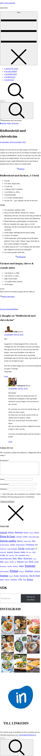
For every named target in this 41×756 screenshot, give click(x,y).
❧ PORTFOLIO (9, 77)
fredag (12, 545)
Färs (36, 545)
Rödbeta (15, 309)
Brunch (26, 532)
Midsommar (27, 558)
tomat (2, 579)
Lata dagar (11, 555)
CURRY (25, 536)
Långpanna (22, 555)
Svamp (16, 576)
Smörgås (37, 571)
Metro (20, 558)
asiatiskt (3, 532)
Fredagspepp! (20, 545)
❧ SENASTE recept (11, 69)
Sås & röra (15, 123)
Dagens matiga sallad (33, 536)
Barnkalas (19, 532)
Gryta (21, 548)
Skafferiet (21, 571)
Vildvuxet (7, 579)
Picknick (20, 562)
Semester (30, 565)
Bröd (9, 123)
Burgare (36, 532)
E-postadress (4, 484)
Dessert (20, 541)
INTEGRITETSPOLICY (27, 735)
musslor (7, 562)
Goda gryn (3, 549)
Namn (2, 479)
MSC (2, 562)
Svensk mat (24, 576)
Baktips (11, 532)
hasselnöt (10, 552)
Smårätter (29, 571)
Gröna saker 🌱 (31, 549)
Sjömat (14, 570)
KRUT (34, 552)
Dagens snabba (8, 540)
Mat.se (27, 555)
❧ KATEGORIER (10, 71)
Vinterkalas (13, 579)
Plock (31, 561)
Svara (6, 376)
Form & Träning (4, 545)
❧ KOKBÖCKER (10, 74)
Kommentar (4, 460)
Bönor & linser (7, 536)
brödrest (31, 532)
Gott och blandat (12, 549)
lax (16, 555)
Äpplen (30, 579)
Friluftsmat (30, 545)
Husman (17, 552)
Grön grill (3, 552)
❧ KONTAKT (9, 80)
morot (34, 558)
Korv (30, 552)
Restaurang (3, 566)
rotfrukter (9, 566)
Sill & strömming (4, 571)
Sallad (21, 566)
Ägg (24, 579)
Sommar (4, 575)
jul (27, 552)
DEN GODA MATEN (7, 3)
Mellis (15, 558)
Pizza (26, 562)
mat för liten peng (6, 558)
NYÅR (12, 562)
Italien (22, 552)
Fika (33, 541)
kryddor (2, 555)
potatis (36, 562)
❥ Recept (3, 123)
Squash (11, 576)
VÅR (20, 579)
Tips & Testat (34, 576)
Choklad (19, 536)
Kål (7, 555)
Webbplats (3, 489)
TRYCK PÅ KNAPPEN (30, 598)
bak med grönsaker (6, 309)
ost (15, 562)
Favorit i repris (27, 541)
